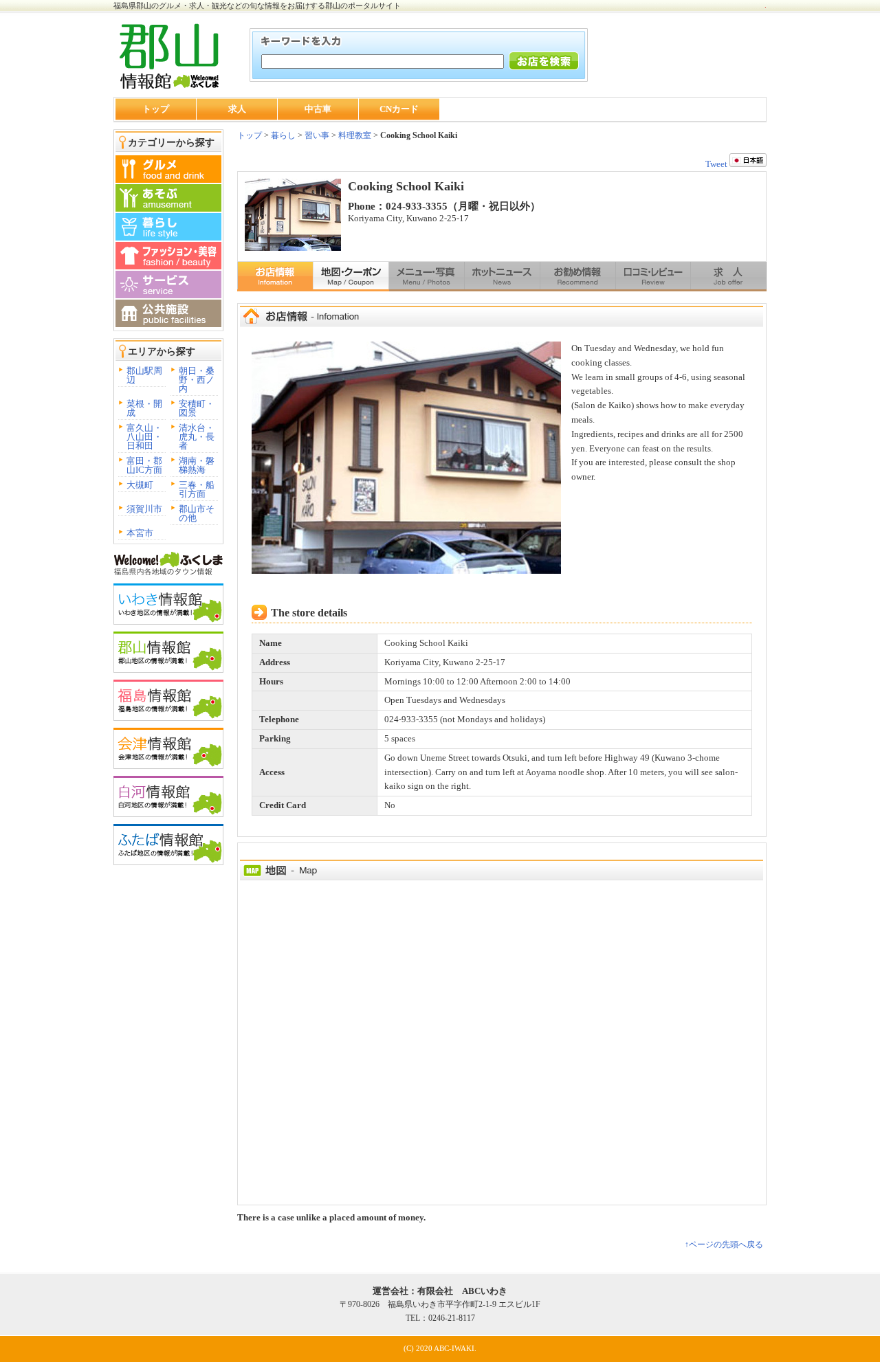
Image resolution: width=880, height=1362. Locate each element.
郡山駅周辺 (144, 375)
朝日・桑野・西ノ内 (196, 380)
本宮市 (139, 533)
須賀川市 (144, 509)
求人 (237, 109)
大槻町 (139, 485)
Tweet (716, 164)
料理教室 (354, 135)
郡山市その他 (196, 513)
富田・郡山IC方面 (144, 465)
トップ (155, 109)
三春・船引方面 (196, 489)
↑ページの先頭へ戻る (724, 1244)
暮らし (282, 135)
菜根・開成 (144, 408)
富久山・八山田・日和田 (144, 437)
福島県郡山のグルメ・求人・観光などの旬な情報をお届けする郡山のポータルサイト (257, 5)
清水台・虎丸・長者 (196, 437)
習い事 (317, 135)
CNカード (399, 109)
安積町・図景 (196, 408)
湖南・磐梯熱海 (196, 465)
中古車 (318, 109)
